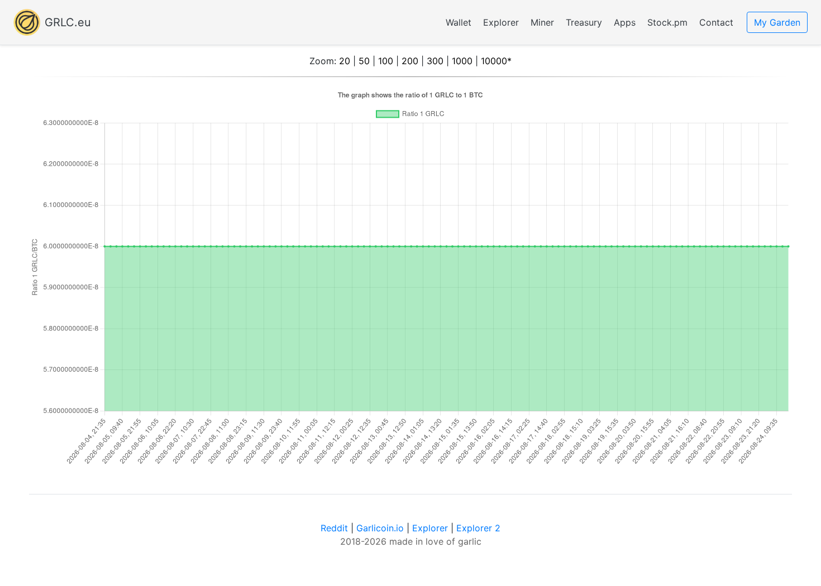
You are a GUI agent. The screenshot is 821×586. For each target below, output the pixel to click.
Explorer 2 (478, 528)
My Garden (777, 22)
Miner (542, 22)
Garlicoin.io (380, 528)
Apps (625, 22)
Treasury (584, 22)
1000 (462, 60)
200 (410, 60)
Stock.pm (667, 22)
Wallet (458, 22)
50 (364, 60)
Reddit (334, 528)
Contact (716, 22)
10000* (496, 60)
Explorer (501, 22)
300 (435, 60)
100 (385, 60)
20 (344, 60)
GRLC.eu (68, 22)
